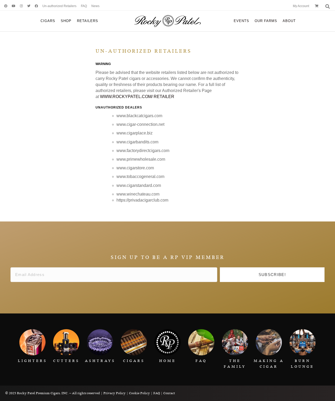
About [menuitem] (289, 21)
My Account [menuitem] (301, 6)
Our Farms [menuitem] (266, 21)
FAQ (156, 393)
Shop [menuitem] (66, 21)
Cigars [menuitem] (48, 21)
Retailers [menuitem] (87, 21)
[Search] (327, 6)
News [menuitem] (95, 6)
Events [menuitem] (241, 21)
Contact (169, 393)
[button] (272, 274)
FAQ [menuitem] (84, 6)
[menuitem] (4, 6)
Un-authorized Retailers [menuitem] (59, 6)
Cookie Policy (139, 393)
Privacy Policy (114, 393)
